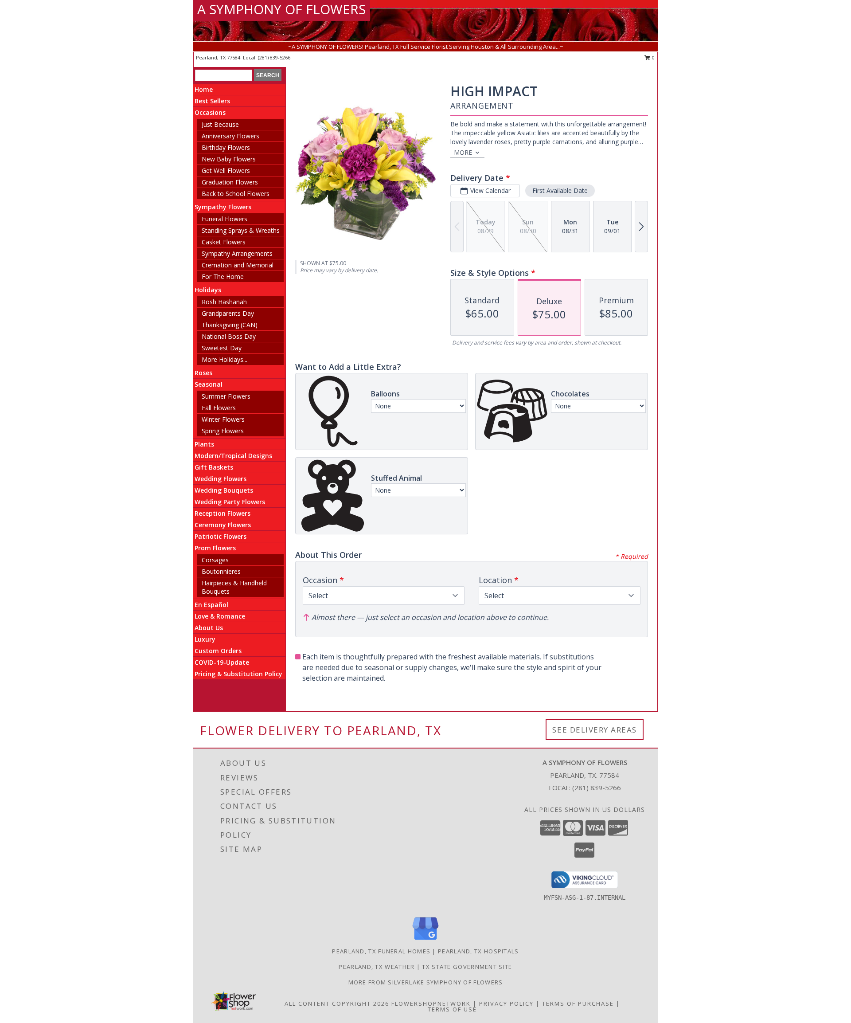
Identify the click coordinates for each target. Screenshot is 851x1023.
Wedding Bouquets (224, 490)
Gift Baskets (214, 467)
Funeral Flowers (224, 219)
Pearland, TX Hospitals (478, 951)
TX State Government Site (467, 967)
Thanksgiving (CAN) (230, 325)
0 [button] (652, 57)
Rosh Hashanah (224, 302)
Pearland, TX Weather (376, 967)
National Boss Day (229, 336)
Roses (203, 372)
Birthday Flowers (226, 147)
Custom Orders (218, 651)
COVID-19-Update (222, 662)
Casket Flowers (224, 242)
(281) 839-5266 (274, 57)
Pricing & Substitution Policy (238, 674)
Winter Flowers (223, 419)
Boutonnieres (221, 571)
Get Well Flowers (226, 170)
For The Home (223, 276)
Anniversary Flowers (230, 136)
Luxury (205, 639)
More (463, 152)
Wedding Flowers (220, 478)
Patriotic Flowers (220, 536)
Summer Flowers (226, 396)
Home (204, 89)
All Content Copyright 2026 (337, 1003)
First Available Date (560, 190)
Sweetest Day (222, 348)
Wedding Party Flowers (230, 502)
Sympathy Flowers (223, 207)
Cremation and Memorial (237, 265)
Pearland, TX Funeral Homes (381, 951)
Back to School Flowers (235, 193)
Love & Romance (220, 616)
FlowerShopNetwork (431, 1003)
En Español (211, 604)
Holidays (208, 290)
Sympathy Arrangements (237, 253)
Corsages (215, 560)
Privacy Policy (506, 1003)
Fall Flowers (219, 408)
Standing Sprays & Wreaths (241, 230)
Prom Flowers (215, 548)
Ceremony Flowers (223, 525)
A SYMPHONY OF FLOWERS (281, 9)
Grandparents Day (228, 313)
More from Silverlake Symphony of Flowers (425, 982)
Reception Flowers (222, 513)
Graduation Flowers (230, 182)
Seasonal (209, 384)
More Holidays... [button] (224, 359)
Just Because (220, 124)
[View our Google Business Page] (425, 940)
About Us (209, 627)
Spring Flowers (223, 431)
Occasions (210, 112)
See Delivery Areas (594, 730)
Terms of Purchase (578, 1003)
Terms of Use (452, 1009)
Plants (204, 444)
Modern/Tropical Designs (233, 455)
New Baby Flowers (229, 159)
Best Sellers (212, 101)
